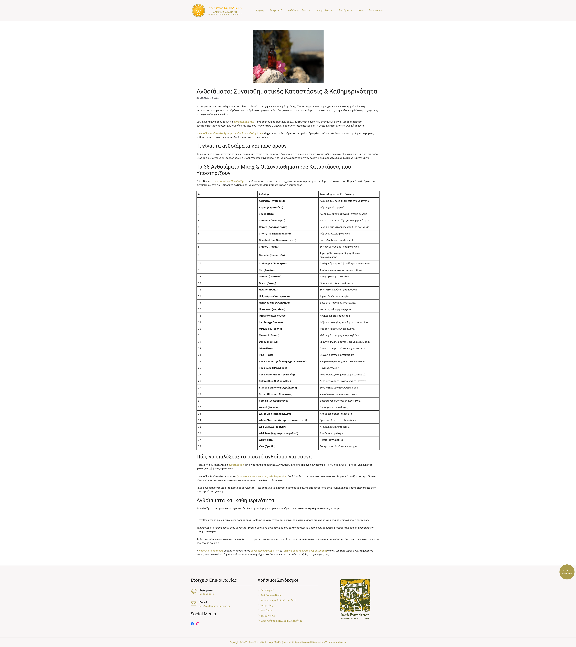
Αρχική (260, 10)
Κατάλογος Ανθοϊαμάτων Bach (278, 600)
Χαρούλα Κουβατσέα (211, 550)
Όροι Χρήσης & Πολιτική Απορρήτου (281, 620)
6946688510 (207, 593)
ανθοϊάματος (236, 464)
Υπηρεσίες (323, 10)
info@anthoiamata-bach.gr (215, 606)
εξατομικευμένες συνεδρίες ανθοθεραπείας (261, 476)
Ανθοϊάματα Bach (297, 10)
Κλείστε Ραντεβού (567, 572)
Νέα (360, 10)
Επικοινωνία (375, 10)
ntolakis (319, 642)
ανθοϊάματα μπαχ (244, 121)
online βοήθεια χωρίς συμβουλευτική (305, 550)
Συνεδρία (344, 10)
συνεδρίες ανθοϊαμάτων (265, 550)
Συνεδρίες (266, 610)
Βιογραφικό (276, 10)
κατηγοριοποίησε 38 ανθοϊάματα (228, 181)
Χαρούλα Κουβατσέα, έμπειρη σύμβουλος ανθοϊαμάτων (231, 133)
